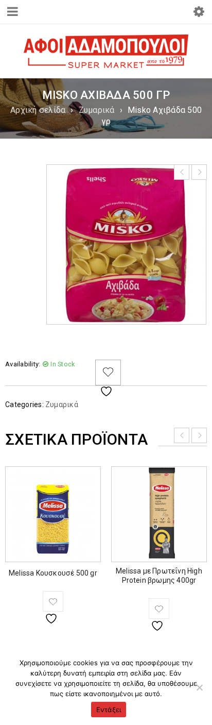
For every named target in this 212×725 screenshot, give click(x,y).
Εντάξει (108, 709)
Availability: (22, 364)
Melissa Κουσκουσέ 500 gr (53, 573)
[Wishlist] (108, 372)
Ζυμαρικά (97, 110)
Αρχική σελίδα (37, 110)
